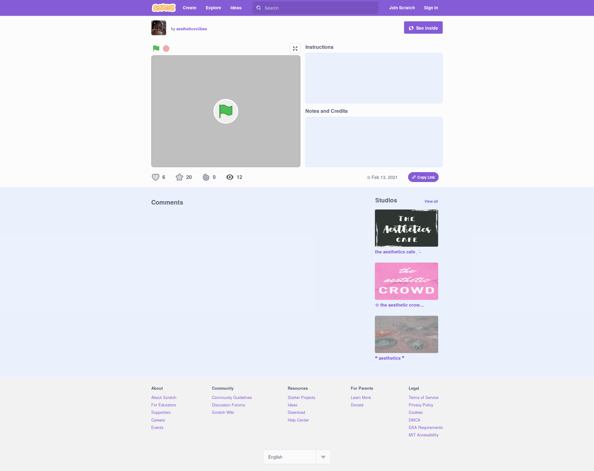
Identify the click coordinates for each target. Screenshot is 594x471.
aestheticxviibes (191, 29)
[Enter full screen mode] (295, 48)
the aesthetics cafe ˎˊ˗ (398, 252)
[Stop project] (166, 48)
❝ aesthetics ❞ (389, 358)
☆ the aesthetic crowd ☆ (400, 305)
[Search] (258, 8)
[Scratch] (163, 7)
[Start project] (156, 48)
